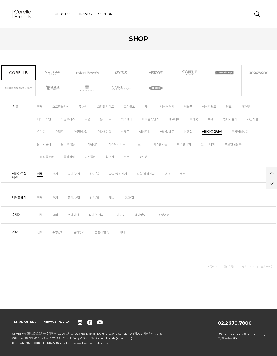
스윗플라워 (80, 132)
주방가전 (164, 215)
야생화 (188, 132)
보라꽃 (194, 119)
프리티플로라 (45, 157)
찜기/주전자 (96, 215)
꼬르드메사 (87, 88)
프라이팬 (73, 215)
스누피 (41, 132)
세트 (182, 174)
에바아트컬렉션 (212, 132)
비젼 (155, 72)
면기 (55, 174)
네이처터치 (167, 107)
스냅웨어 (259, 72)
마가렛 (245, 107)
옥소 (155, 88)
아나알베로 (167, 132)
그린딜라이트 (105, 107)
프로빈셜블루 (233, 144)
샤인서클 (252, 119)
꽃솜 (147, 107)
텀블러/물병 (102, 232)
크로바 (139, 144)
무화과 (83, 107)
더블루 (188, 107)
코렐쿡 (190, 72)
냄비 (55, 215)
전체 (40, 107)
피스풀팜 (90, 157)
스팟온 (125, 132)
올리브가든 (68, 144)
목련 (87, 119)
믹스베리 (126, 119)
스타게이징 (104, 132)
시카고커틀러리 (18, 88)
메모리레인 (44, 119)
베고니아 (174, 119)
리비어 (53, 88)
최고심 (110, 157)
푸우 (126, 157)
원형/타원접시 (146, 174)
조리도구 (119, 215)
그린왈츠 (129, 107)
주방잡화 (58, 232)
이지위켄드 (92, 144)
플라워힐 (69, 157)
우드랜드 (144, 157)
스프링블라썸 (60, 107)
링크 (229, 107)
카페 (122, 232)
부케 (210, 119)
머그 (167, 174)
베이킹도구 (142, 215)
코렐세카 (53, 72)
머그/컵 (129, 198)
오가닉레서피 (240, 132)
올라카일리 (44, 144)
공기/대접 (74, 174)
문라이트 (105, 119)
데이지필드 (209, 107)
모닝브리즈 (68, 119)
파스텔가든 (160, 144)
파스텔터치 (184, 144)
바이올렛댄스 (150, 119)
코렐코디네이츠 (121, 88)
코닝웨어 (224, 72)
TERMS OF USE (24, 322)
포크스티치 (208, 144)
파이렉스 (121, 72)
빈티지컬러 (230, 119)
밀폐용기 (79, 232)
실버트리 (144, 132)
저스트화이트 (116, 144)
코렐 (18, 72)
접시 (112, 198)
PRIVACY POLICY (56, 322)
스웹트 (59, 132)
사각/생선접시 (118, 174)
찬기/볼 (94, 174)
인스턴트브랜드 (87, 72)
